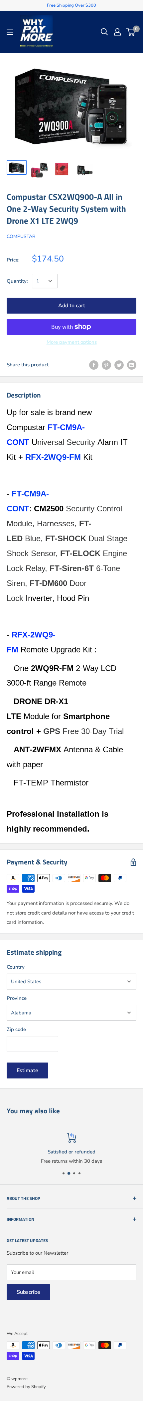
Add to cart (71, 305)
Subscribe (28, 1292)
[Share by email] (131, 365)
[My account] (117, 32)
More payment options (72, 342)
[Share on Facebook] (93, 365)
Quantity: (17, 281)
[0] (131, 32)
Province (17, 998)
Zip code (16, 1029)
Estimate (27, 1070)
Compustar (21, 236)
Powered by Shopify (26, 1387)
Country (16, 967)
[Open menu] (10, 32)
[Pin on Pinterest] (106, 365)
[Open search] (104, 32)
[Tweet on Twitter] (119, 365)
